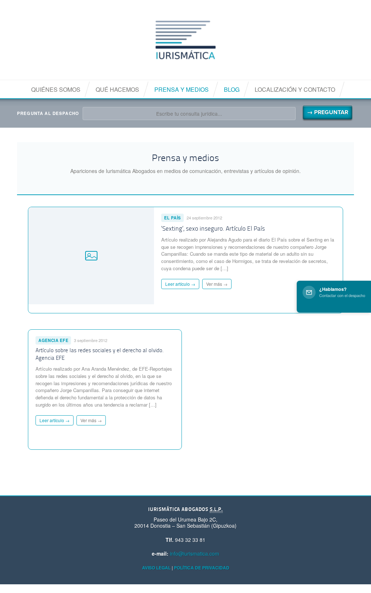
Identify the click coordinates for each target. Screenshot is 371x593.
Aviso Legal (156, 567)
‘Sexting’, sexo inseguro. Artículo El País (213, 229)
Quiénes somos (55, 89)
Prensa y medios (181, 89)
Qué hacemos (117, 89)
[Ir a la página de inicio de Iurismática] (185, 40)
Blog (231, 89)
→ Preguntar (327, 112)
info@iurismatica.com (194, 553)
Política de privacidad (201, 567)
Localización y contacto (295, 89)
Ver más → (217, 284)
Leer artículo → (180, 284)
